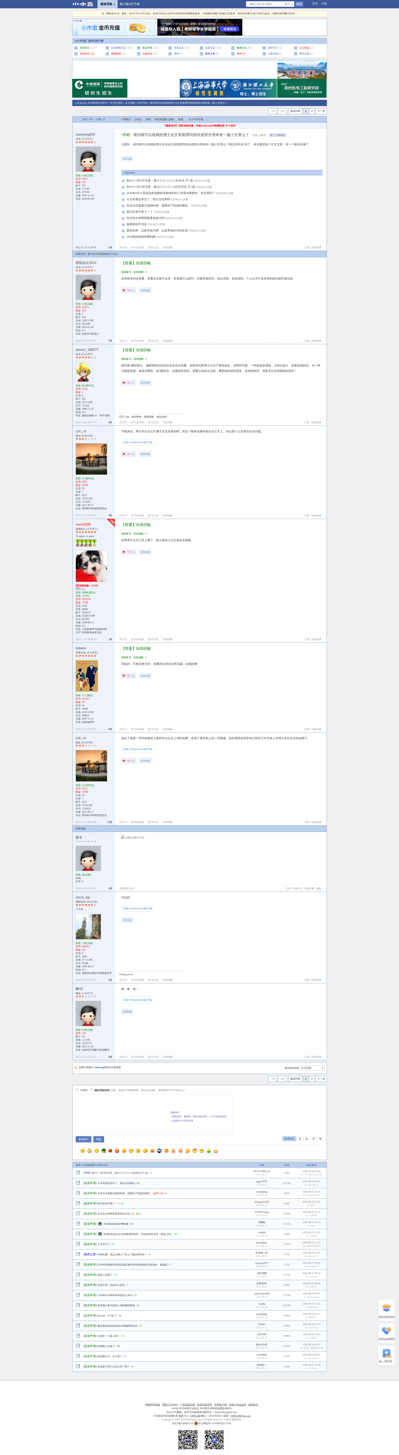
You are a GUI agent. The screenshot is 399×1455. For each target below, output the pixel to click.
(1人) (129, 552)
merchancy (313, 1184)
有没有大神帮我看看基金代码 (145, 218)
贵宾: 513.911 (83, 595)
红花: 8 (79, 395)
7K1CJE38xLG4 (261, 1171)
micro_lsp (83, 897)
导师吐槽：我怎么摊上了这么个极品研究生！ (122, 1254)
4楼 (110, 980)
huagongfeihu (313, 1195)
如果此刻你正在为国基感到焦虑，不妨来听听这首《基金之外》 (138, 1234)
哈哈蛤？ (313, 1317)
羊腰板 (261, 1222)
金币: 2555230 (83, 599)
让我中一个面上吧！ (108, 1336)
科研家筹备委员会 (92, 632)
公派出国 (273, 53)
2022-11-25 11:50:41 (85, 247)
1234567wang (262, 1212)
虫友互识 (210, 47)
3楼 (110, 515)
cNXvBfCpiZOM (313, 1174)
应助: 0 (84, 175)
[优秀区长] (78, 542)
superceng (313, 1327)
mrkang (313, 1276)
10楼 (109, 822)
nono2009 (83, 524)
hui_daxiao (313, 1358)
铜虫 (78, 993)
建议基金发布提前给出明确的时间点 (117, 1325)
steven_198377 (87, 349)
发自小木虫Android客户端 (137, 442)
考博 (176, 53)
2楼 (110, 888)
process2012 (261, 1263)
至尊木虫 (81, 652)
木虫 (78, 138)
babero (81, 648)
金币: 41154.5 (83, 698)
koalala (261, 1303)
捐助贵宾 (81, 901)
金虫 (78, 354)
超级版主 (81, 528)
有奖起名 (179, 47)
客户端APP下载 (130, 4)
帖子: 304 (81, 317)
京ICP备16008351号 (183, 1423)
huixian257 (313, 1266)
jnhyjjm (313, 1235)
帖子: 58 (80, 1036)
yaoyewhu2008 (261, 1293)
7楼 (110, 639)
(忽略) (171, 119)
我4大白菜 (261, 1344)
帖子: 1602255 (83, 612)
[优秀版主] (94, 542)
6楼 (110, 422)
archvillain (262, 1354)
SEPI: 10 (80, 589)
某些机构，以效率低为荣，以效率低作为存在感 (157, 230)
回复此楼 (127, 158)
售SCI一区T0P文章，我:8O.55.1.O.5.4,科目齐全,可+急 (161, 186)
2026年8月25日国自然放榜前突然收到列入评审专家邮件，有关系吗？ (171, 193)
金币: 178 (81, 1033)
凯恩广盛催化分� (313, 1347)
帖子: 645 (81, 398)
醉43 (79, 989)
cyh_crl (81, 431)
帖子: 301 (81, 185)
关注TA (123, 247)
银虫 (78, 435)
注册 (324, 3)
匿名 (79, 837)
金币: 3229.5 (82, 307)
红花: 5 (79, 313)
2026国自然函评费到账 (141, 236)
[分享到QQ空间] (179, 156)
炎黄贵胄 (262, 1283)
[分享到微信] (140, 156)
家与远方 (313, 1307)
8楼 (110, 729)
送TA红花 (153, 247)
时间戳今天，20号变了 (109, 1356)
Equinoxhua (313, 1296)
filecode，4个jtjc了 (107, 1315)
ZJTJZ (313, 1286)
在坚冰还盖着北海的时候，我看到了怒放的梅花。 (159, 205)
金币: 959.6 (81, 178)
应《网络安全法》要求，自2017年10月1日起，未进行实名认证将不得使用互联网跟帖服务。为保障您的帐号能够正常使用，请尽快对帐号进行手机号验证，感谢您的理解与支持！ (199, 13)
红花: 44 (80, 705)
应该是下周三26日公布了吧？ (113, 1366)
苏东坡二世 (261, 1252)
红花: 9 (79, 953)
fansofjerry (261, 1242)
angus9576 (261, 1181)
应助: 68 (85, 385)
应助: (83, 874)
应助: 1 (84, 303)
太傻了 (313, 1337)
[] (126, 135)
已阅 (306, 247)
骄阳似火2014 (86, 263)
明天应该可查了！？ (140, 211)
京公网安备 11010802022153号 (214, 1423)
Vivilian (313, 1368)
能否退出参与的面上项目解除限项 (116, 1305)
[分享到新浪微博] (166, 156)
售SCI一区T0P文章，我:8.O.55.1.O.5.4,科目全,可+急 (160, 180)
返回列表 (295, 111)
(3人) (129, 382)
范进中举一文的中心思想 (111, 1285)
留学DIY (272, 47)
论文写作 (143, 102)
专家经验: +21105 (88, 585)
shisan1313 (313, 1256)
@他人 (138, 119)
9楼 (110, 1056)
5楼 (110, 340)
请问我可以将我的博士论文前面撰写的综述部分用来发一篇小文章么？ (188, 102)
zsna (313, 1225)
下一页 (321, 111)
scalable (262, 1232)
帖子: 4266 (81, 956)
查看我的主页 (126, 888)
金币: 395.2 (81, 481)
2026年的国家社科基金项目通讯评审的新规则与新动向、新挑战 (132, 1264)
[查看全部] (102, 1165)
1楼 (110, 247)
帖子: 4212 (81, 495)
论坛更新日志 (118, 47)
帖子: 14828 (82, 708)
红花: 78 (80, 488)
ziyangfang (261, 1191)
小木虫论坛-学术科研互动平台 (91, 102)
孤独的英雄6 (313, 1246)
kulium (261, 1324)
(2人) (129, 454)
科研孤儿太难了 (106, 1346)
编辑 (318, 888)
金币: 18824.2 (83, 946)
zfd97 (313, 1205)
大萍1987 (262, 1334)
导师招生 (85, 53)
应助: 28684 (85, 592)
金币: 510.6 (81, 388)
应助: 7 (84, 943)
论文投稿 (130, 102)
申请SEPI (297, 888)
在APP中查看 (196, 119)
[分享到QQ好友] (153, 156)
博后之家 (304, 53)
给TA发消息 (137, 247)
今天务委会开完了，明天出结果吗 (148, 199)
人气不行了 (103, 1244)
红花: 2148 (81, 605)
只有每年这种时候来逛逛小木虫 (114, 1295)
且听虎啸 (262, 1273)
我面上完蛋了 (104, 1274)
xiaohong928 (85, 134)
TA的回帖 (167, 247)
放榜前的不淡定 (137, 224)
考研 (238, 53)
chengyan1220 (262, 1201)
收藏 (180, 119)
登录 (315, 3)
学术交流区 (116, 102)
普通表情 (289, 1138)
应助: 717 (84, 695)
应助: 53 (85, 478)
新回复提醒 (161, 119)
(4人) (129, 290)
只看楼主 (126, 119)
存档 (148, 119)
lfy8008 (313, 1215)
